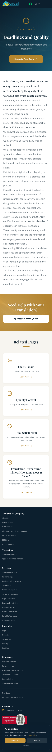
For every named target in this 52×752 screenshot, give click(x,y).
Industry (5, 643)
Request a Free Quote (24, 59)
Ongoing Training (8, 620)
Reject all (37, 740)
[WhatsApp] (30, 4)
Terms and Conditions (10, 674)
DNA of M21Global (9, 535)
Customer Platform (9, 662)
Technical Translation (10, 594)
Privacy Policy (31, 735)
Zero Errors (6, 585)
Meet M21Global (8, 522)
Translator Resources (10, 683)
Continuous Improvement (11, 581)
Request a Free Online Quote (12, 697)
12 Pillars (5, 540)
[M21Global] (10, 3)
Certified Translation (9, 590)
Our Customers (7, 544)
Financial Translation (10, 607)
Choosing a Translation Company (14, 531)
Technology (6, 639)
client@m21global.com (14, 710)
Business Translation (9, 603)
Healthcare (6, 648)
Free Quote (6, 693)
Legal (4, 630)
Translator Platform (9, 554)
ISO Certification (8, 527)
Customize (26, 745)
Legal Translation (8, 598)
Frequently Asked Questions (12, 670)
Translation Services (9, 572)
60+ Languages (7, 577)
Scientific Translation (10, 616)
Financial (5, 635)
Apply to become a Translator (13, 559)
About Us (5, 518)
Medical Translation (9, 611)
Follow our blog (8, 666)
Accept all (15, 740)
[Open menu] (47, 4)
